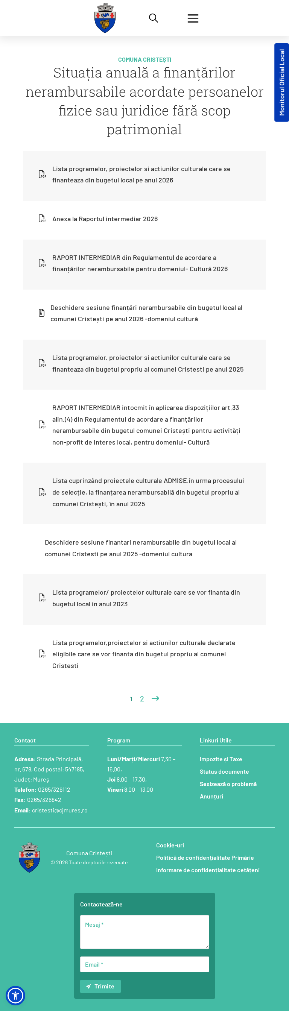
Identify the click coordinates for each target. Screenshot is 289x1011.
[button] (15, 995)
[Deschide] (193, 18)
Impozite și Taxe (221, 758)
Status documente (224, 771)
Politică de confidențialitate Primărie (205, 857)
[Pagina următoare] (155, 698)
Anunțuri (211, 796)
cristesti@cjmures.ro (60, 810)
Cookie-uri (170, 845)
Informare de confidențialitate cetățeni (208, 869)
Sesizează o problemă (228, 783)
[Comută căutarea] (153, 18)
